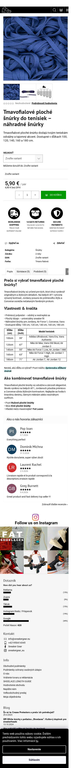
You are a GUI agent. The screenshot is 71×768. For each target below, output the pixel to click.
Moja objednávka (12, 696)
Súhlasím (34, 759)
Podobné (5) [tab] (40, 271)
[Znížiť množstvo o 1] (19, 195)
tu (37, 741)
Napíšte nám (9, 689)
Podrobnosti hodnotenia (44, 103)
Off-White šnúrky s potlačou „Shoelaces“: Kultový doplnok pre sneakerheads (34, 720)
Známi (6, 597)
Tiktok (6, 604)
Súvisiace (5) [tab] (23, 271)
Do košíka (56, 195)
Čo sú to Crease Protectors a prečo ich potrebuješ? (28, 712)
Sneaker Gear (15, 646)
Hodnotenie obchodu (14, 685)
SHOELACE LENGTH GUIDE (17, 681)
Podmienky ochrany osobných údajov (22, 670)
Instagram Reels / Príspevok (17, 611)
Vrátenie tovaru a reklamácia (18, 677)
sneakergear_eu (16, 650)
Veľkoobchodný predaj (14, 693)
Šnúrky (39, 250)
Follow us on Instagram (36, 523)
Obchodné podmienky (14, 666)
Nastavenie (34, 749)
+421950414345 (16, 642)
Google (7, 618)
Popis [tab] (10, 271)
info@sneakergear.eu (19, 639)
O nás (6, 673)
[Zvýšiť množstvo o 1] (35, 195)
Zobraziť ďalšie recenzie (54, 504)
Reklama (7, 590)
